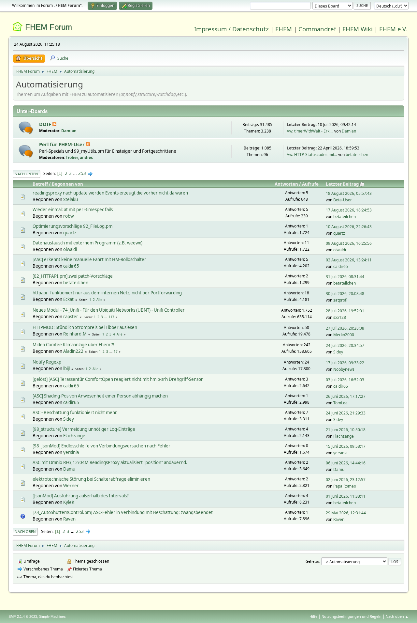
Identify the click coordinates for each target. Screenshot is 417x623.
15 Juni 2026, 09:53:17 (346, 446)
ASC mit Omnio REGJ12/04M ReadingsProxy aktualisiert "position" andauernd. (110, 462)
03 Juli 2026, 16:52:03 (345, 379)
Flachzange (74, 436)
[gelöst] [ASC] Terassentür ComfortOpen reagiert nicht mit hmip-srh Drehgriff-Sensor (118, 379)
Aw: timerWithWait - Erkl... (310, 131)
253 (82, 173)
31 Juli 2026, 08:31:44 (345, 276)
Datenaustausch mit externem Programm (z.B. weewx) (87, 243)
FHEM (283, 29)
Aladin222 (73, 351)
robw (68, 216)
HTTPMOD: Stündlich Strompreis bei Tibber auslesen (85, 327)
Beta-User (342, 200)
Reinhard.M (75, 334)
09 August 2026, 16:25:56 (349, 243)
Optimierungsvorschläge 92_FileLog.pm (72, 226)
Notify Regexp (47, 362)
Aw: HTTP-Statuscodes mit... (312, 154)
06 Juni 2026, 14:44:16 (346, 463)
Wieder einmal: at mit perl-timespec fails (73, 209)
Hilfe (313, 616)
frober (72, 157)
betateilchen (357, 154)
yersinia (71, 452)
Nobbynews (343, 369)
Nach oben (25, 531)
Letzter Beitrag (342, 184)
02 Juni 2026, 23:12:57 (346, 479)
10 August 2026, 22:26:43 (349, 226)
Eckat (68, 299)
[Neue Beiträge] (26, 127)
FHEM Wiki (357, 29)
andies (86, 157)
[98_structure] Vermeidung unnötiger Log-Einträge (84, 429)
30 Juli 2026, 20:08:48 (345, 293)
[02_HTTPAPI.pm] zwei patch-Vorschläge (73, 276)
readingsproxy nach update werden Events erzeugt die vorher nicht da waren (110, 193)
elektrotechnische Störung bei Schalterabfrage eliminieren (91, 479)
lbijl (66, 368)
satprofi (340, 300)
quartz (69, 233)
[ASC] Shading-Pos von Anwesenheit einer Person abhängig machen (100, 396)
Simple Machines (52, 616)
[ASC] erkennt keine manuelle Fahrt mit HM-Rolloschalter (89, 259)
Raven (69, 519)
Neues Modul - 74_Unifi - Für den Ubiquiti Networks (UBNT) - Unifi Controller (109, 310)
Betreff (40, 184)
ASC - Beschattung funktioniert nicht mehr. (75, 412)
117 (111, 317)
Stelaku (70, 199)
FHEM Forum (48, 27)
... (75, 173)
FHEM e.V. (393, 29)
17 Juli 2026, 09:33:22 (345, 363)
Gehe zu (312, 561)
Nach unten (26, 173)
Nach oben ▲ (397, 616)
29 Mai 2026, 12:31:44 (346, 513)
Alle (99, 299)
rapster (70, 316)
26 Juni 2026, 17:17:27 (346, 396)
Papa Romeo (344, 486)
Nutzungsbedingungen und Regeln (351, 616)
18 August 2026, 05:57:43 (349, 193)
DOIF (45, 124)
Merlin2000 (343, 334)
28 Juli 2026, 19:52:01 (345, 311)
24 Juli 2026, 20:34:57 (345, 345)
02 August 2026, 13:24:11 (349, 260)
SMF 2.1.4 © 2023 (22, 616)
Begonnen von (67, 184)
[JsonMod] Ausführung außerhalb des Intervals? (81, 496)
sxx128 (339, 317)
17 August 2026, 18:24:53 (349, 210)
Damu (69, 469)
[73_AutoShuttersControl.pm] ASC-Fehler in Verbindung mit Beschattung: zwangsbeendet (123, 512)
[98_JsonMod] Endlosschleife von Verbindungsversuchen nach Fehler (101, 446)
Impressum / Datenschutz (231, 29)
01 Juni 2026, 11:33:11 (346, 496)
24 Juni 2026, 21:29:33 (346, 413)
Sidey (338, 352)
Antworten (286, 184)
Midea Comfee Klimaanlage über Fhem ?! (73, 345)
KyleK (68, 502)
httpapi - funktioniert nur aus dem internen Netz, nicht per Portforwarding (107, 293)
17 (116, 351)
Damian (69, 130)
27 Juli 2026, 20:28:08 (345, 328)
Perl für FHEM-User (62, 144)
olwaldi (70, 249)
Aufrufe (310, 184)
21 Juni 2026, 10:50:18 (346, 429)
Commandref (317, 29)
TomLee (340, 403)
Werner (71, 486)
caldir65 (71, 266)
